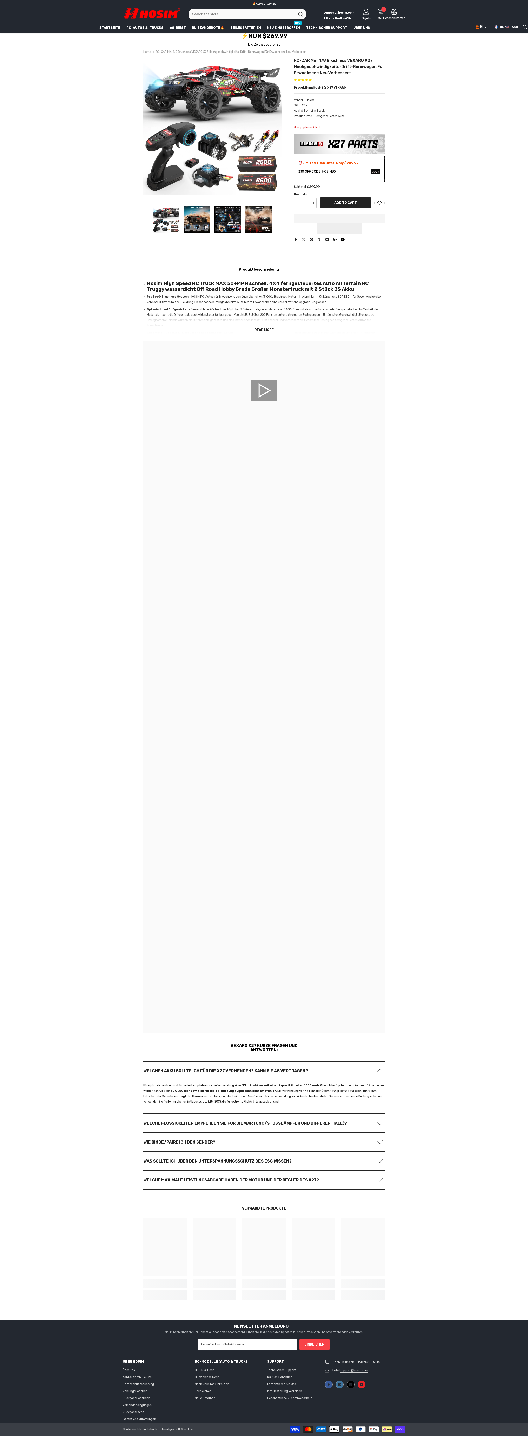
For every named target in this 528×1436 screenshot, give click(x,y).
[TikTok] (351, 1384)
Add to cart (345, 203)
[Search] (247, 14)
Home (147, 52)
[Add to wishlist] (379, 203)
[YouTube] (361, 1384)
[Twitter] (303, 239)
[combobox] (242, 14)
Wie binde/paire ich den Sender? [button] (179, 1142)
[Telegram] (327, 239)
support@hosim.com (354, 1370)
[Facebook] (296, 239)
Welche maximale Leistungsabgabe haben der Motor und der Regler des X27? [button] (231, 1180)
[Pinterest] (311, 239)
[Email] (335, 239)
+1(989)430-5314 (367, 1362)
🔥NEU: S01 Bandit (264, 3)
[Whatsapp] (343, 239)
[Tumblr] (319, 239)
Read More (264, 330)
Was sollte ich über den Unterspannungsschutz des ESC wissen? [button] (217, 1161)
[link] (264, 489)
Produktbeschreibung (259, 269)
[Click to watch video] (264, 390)
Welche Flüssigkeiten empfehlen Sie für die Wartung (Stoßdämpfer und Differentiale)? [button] (245, 1123)
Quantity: (301, 194)
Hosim (310, 100)
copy (375, 172)
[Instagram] (340, 1384)
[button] (303, 80)
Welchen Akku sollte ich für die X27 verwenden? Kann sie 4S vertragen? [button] (225, 1070)
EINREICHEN (314, 1344)
